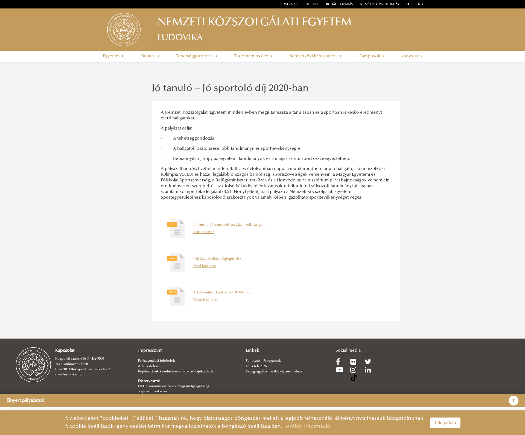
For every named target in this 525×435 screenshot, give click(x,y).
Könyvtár (410, 56)
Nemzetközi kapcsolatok (314, 56)
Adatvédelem (148, 366)
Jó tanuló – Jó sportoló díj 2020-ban (230, 89)
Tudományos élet (252, 56)
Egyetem (112, 56)
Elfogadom (445, 422)
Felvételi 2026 (256, 366)
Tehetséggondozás (195, 56)
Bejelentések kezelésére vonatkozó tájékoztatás (176, 371)
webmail (291, 4)
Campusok (369, 56)
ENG (419, 4)
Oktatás (148, 56)
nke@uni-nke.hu (68, 374)
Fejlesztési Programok (263, 361)
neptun (311, 4)
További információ (307, 426)
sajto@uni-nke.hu (153, 391)
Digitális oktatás (339, 4)
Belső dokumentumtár (379, 4)
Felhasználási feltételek (156, 361)
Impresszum (150, 350)
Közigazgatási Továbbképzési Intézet (275, 371)
